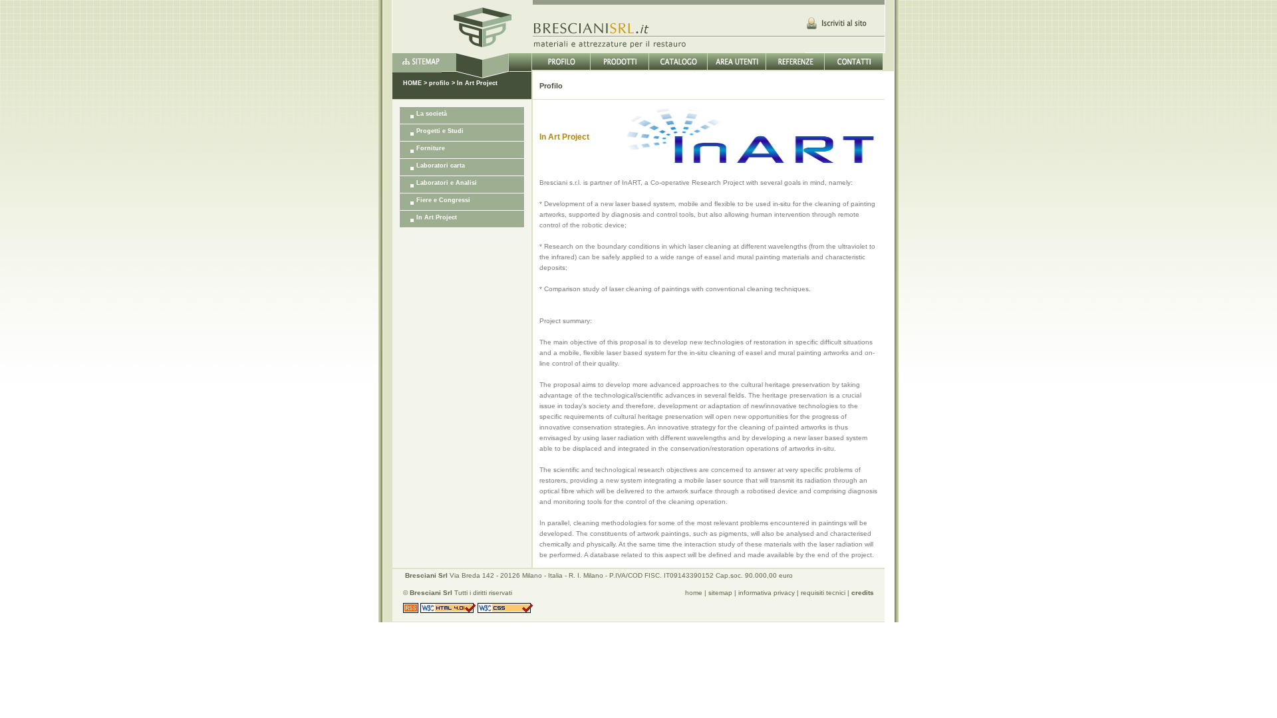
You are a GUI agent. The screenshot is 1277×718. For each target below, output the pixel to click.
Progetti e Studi (440, 131)
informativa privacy (766, 592)
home (693, 592)
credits (862, 592)
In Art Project (436, 217)
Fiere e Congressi (443, 200)
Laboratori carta (440, 165)
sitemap (720, 592)
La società (431, 113)
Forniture (430, 148)
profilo (439, 83)
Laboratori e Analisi (446, 183)
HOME (412, 83)
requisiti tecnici (823, 592)
